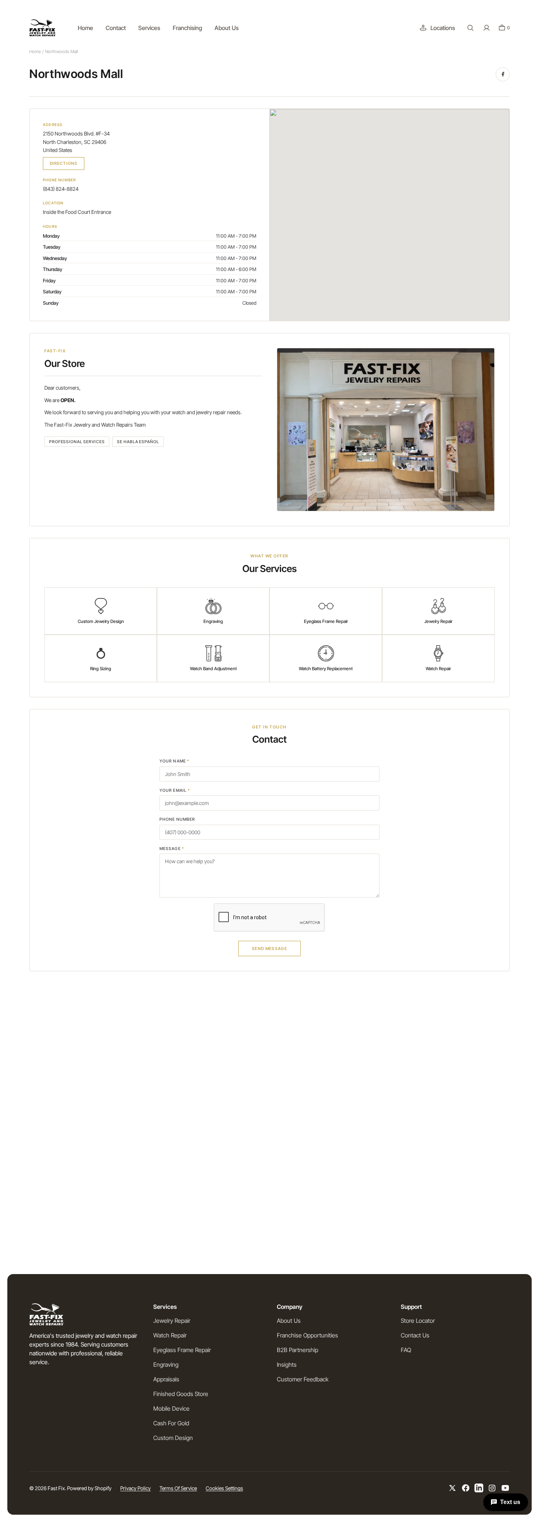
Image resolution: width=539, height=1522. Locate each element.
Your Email (175, 790)
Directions (63, 163)
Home (35, 51)
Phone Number (177, 819)
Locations (442, 27)
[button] (470, 27)
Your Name (174, 761)
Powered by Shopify (89, 1488)
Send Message (269, 948)
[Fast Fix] (42, 27)
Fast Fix (56, 1488)
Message (172, 848)
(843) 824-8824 (60, 189)
